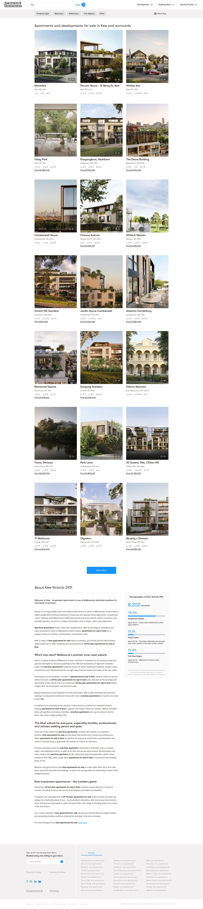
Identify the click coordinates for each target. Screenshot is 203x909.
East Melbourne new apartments (127, 870)
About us (30, 904)
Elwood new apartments (91, 877)
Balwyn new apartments (123, 887)
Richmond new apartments (92, 890)
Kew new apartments (155, 861)
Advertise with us (43, 904)
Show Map (161, 14)
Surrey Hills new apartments (92, 880)
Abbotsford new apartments (125, 880)
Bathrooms (73, 14)
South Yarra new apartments (93, 874)
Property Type (43, 14)
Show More (101, 570)
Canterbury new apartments (158, 867)
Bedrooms (59, 14)
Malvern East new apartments (158, 874)
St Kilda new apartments (156, 887)
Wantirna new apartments (124, 884)
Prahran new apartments (124, 864)
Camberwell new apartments (93, 861)
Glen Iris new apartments (91, 864)
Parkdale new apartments (157, 877)
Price (102, 14)
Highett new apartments (156, 890)
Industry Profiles (57, 872)
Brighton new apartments (91, 867)
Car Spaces (89, 14)
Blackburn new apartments (125, 867)
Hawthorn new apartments (125, 861)
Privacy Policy (59, 904)
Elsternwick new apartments (125, 877)
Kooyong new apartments (91, 887)
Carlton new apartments (124, 874)
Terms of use (72, 904)
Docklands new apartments (157, 884)
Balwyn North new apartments (159, 880)
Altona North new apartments (93, 884)
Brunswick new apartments (157, 870)
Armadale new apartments (157, 864)
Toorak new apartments (90, 870)
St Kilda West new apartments (126, 890)
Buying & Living (33, 872)
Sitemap (83, 904)
